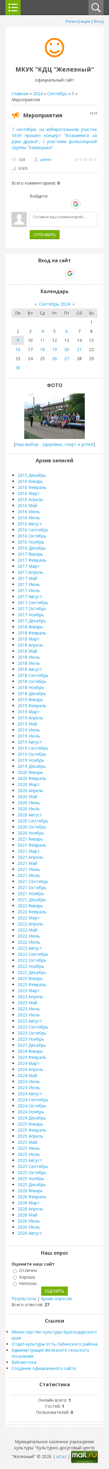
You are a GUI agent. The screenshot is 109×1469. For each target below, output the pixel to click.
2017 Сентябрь (33, 602)
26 (54, 358)
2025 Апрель (30, 1136)
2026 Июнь (29, 1221)
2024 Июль (29, 1087)
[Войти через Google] (76, 204)
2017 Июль (29, 590)
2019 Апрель (30, 718)
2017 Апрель (30, 572)
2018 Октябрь (32, 681)
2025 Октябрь (32, 1172)
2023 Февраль (32, 984)
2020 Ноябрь (31, 833)
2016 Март (29, 493)
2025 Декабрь (32, 1184)
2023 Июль (29, 1015)
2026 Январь (30, 1190)
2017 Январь (30, 554)
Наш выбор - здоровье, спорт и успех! (54, 444)
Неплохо (28, 1283)
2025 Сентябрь (33, 1166)
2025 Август (30, 1160)
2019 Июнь (29, 730)
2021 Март (29, 851)
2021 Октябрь (32, 887)
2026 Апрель (30, 1209)
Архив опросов (56, 1298)
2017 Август (30, 596)
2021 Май (27, 863)
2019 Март (29, 711)
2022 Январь (30, 906)
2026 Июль (29, 1227)
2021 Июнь (29, 869)
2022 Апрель (30, 924)
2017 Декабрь (32, 621)
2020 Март (29, 784)
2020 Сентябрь (33, 821)
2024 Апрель (30, 1069)
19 (54, 349)
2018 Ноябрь (31, 687)
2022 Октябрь (32, 960)
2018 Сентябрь (33, 675)
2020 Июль (29, 808)
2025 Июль (29, 1154)
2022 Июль (29, 942)
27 (66, 358)
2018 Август (30, 669)
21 (79, 349)
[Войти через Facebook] (54, 204)
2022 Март (29, 918)
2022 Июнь (29, 936)
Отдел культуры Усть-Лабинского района (54, 1344)
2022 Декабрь (32, 972)
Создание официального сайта (44, 1368)
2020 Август (30, 815)
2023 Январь (30, 978)
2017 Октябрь (32, 608)
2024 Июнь (29, 1081)
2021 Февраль (32, 845)
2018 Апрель (30, 645)
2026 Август (30, 1233)
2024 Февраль (32, 1057)
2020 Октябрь (32, 827)
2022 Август (30, 948)
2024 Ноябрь (31, 1112)
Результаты (24, 1298)
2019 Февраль (32, 705)
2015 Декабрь (32, 475)
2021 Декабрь (32, 899)
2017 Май (27, 578)
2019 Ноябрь (31, 760)
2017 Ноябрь (31, 614)
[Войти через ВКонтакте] (44, 204)
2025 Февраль (32, 1130)
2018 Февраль (32, 633)
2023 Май (27, 1003)
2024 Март (29, 1063)
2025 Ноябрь (31, 1178)
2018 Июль (29, 663)
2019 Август (30, 742)
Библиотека (24, 1362)
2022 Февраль (32, 912)
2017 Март (29, 566)
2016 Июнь (29, 511)
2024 (38, 93)
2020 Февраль (32, 778)
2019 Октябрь (32, 754)
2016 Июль (29, 517)
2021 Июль (29, 875)
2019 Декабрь (32, 766)
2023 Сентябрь (33, 1027)
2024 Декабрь (32, 1118)
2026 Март (29, 1203)
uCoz (61, 1456)
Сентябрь (57, 93)
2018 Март (29, 639)
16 (17, 349)
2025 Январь (30, 1124)
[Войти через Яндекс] (65, 204)
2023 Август (30, 1021)
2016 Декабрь (32, 548)
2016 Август (30, 524)
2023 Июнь (29, 1009)
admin (45, 159)
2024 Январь (30, 1051)
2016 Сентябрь (33, 530)
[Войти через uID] (34, 204)
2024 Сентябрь (33, 1100)
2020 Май (27, 796)
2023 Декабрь (32, 1045)
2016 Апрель (30, 499)
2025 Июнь (29, 1148)
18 (42, 349)
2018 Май (27, 651)
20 (66, 349)
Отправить (44, 234)
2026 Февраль (32, 1197)
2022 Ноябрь (31, 966)
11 (42, 340)
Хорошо (27, 1277)
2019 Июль (29, 736)
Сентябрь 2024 (54, 304)
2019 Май (27, 724)
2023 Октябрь (32, 1033)
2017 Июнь (29, 584)
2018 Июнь (29, 657)
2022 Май (27, 930)
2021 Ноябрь (31, 893)
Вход (99, 21)
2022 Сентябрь (33, 954)
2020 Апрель (30, 790)
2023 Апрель (30, 996)
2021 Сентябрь (33, 881)
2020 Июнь (29, 802)
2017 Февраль (32, 560)
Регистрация (78, 21)
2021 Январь (30, 839)
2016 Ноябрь (31, 542)
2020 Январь (30, 772)
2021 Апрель (30, 857)
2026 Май (27, 1215)
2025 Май (27, 1142)
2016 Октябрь (32, 536)
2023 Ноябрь (31, 1039)
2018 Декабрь (32, 693)
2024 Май (27, 1075)
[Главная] (54, 56)
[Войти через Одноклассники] (86, 204)
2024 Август (30, 1093)
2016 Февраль (32, 487)
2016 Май (27, 505)
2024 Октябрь (32, 1106)
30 (17, 367)
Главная (20, 93)
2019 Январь (30, 699)
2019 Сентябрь (33, 748)
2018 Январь (30, 627)
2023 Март (29, 990)
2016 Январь (30, 481)
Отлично (28, 1270)
